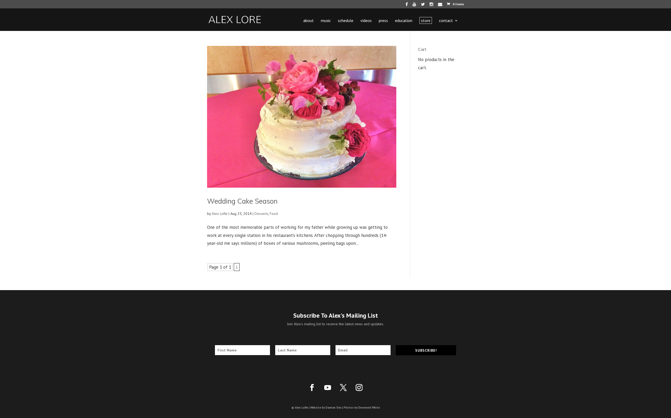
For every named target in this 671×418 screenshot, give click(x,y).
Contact (446, 21)
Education (403, 21)
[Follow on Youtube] (327, 387)
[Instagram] (431, 5)
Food (274, 213)
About (308, 21)
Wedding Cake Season (242, 201)
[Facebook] (406, 5)
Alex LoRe (220, 213)
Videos (366, 21)
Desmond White (369, 407)
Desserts (261, 213)
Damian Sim (333, 407)
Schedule (345, 21)
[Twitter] (423, 5)
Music (326, 21)
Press (383, 21)
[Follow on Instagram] (359, 387)
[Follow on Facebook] (312, 387)
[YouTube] (414, 5)
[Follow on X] (343, 387)
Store (425, 20)
